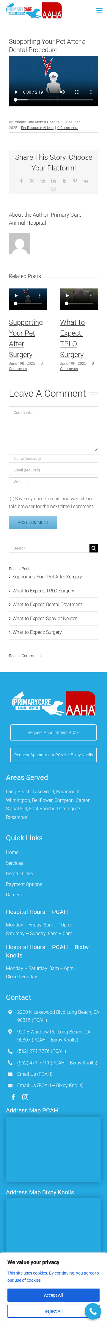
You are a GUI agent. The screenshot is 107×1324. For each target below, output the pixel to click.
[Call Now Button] (93, 1311)
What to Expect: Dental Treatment (47, 604)
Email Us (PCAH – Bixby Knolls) (50, 1085)
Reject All (54, 1311)
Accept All (53, 1295)
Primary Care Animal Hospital (37, 122)
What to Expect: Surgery (37, 632)
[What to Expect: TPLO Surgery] (79, 299)
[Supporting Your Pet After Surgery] (28, 299)
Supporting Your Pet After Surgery (47, 577)
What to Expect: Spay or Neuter (44, 618)
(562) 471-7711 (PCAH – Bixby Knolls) (57, 1063)
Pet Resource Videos (37, 128)
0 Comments (67, 128)
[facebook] (13, 1097)
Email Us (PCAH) (34, 1074)
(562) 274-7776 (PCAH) (41, 1051)
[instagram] (25, 1097)
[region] (53, 1288)
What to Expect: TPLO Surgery (43, 591)
